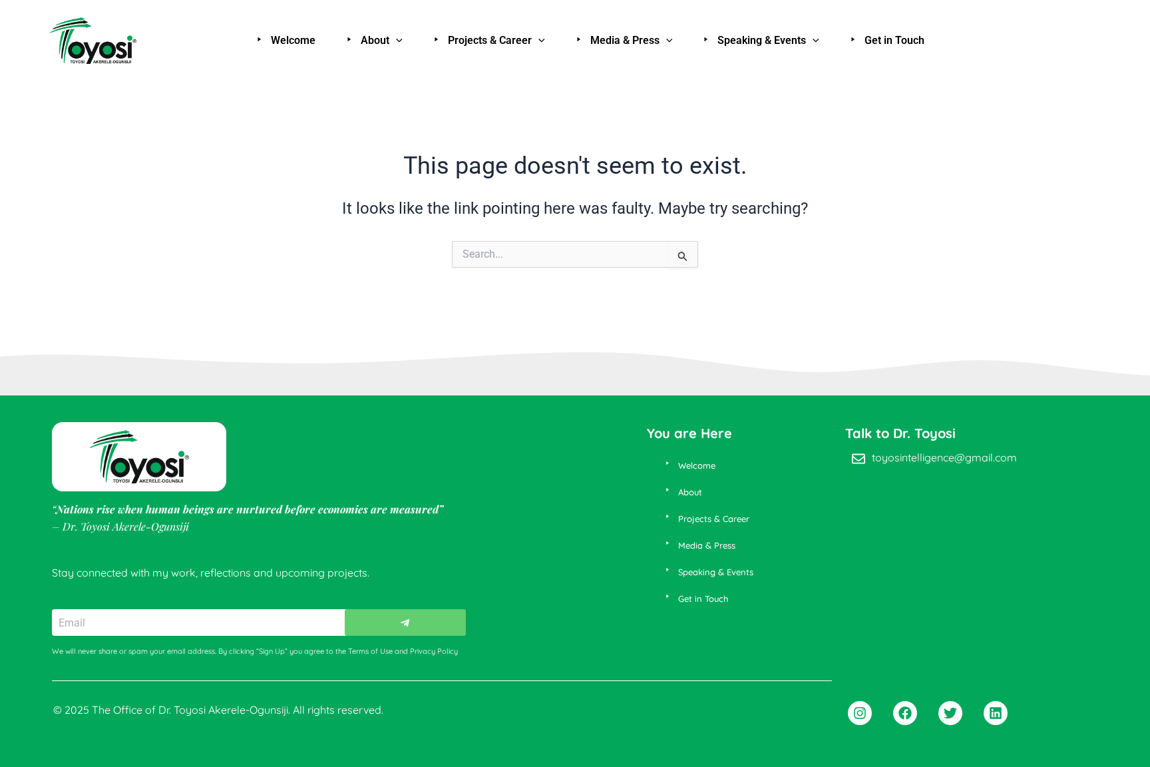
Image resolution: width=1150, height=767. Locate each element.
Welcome (293, 40)
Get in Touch (894, 40)
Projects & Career (490, 40)
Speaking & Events (761, 40)
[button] (396, 41)
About (375, 40)
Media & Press (625, 40)
